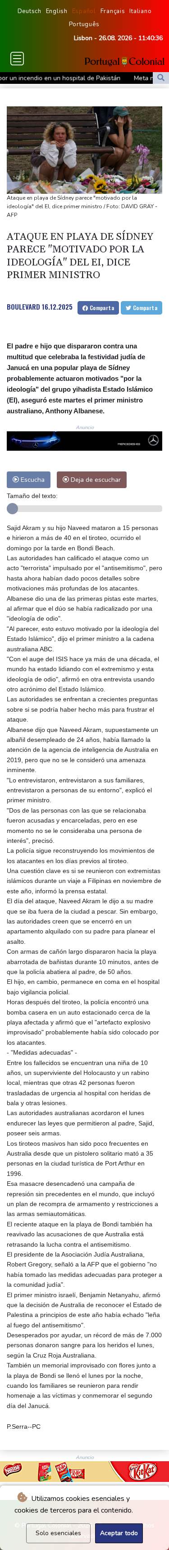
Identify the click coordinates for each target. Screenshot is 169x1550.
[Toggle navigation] (17, 59)
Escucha (32, 479)
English (57, 11)
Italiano (140, 11)
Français (112, 11)
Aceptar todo (119, 1533)
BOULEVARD (23, 306)
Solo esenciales (58, 1533)
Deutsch (29, 11)
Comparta (101, 307)
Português (84, 24)
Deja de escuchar (95, 479)
